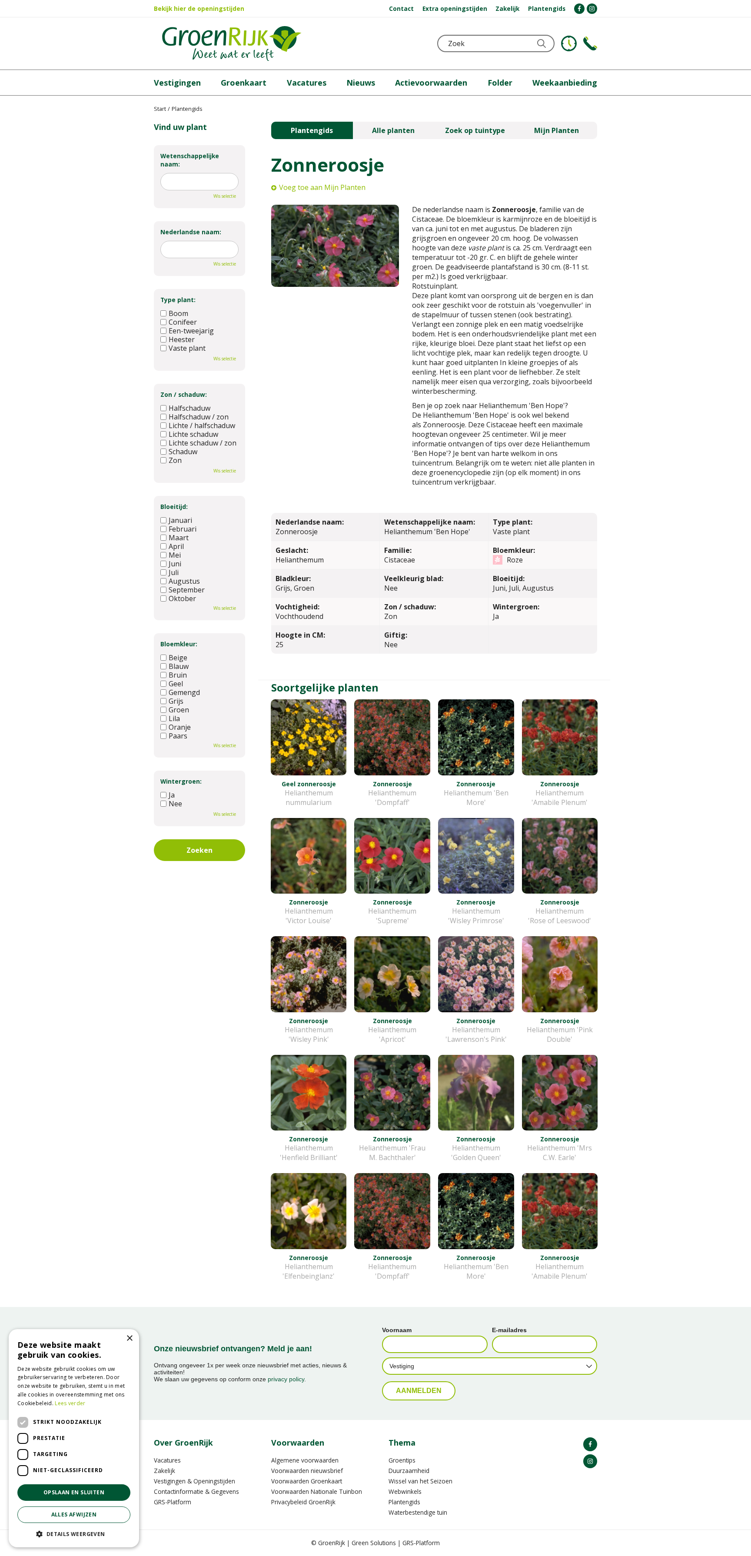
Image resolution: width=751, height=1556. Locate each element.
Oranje (180, 727)
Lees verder (70, 1403)
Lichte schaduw (193, 434)
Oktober (182, 598)
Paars (178, 736)
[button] (73, 1534)
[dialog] (74, 1438)
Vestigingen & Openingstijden (194, 1481)
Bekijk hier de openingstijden (199, 8)
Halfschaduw (189, 408)
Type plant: (178, 300)
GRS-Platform (172, 1502)
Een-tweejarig (191, 331)
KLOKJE (569, 43)
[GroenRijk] (231, 43)
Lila (174, 718)
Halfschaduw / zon (199, 417)
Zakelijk (164, 1470)
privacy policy (286, 1379)
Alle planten (393, 130)
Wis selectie (224, 196)
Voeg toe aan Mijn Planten (322, 187)
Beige (178, 658)
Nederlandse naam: (190, 232)
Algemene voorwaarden (305, 1460)
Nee (175, 804)
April (176, 546)
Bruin (178, 675)
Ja (172, 795)
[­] (579, 8)
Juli (174, 572)
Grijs (176, 701)
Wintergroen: (181, 781)
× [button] (129, 1338)
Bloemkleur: (178, 644)
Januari (180, 520)
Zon (175, 460)
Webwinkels (405, 1491)
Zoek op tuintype (475, 130)
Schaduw (183, 452)
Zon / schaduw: (183, 394)
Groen (179, 710)
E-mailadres (509, 1330)
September (187, 590)
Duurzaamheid (409, 1470)
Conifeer (183, 322)
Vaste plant (187, 348)
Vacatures (167, 1460)
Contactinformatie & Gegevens (196, 1491)
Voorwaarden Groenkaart (306, 1481)
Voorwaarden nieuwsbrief (307, 1470)
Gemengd (184, 692)
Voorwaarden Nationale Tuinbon (316, 1491)
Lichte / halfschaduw (202, 425)
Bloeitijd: (174, 506)
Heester (182, 339)
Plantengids (312, 130)
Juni (175, 564)
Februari (182, 529)
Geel (176, 684)
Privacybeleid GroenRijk (303, 1502)
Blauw (179, 666)
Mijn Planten (556, 130)
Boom (178, 313)
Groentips (402, 1460)
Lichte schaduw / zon (202, 443)
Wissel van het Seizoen (420, 1481)
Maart (179, 538)
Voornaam (397, 1330)
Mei (175, 555)
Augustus (184, 581)
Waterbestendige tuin (418, 1512)
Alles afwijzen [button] (74, 1514)
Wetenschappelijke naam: (189, 160)
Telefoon (590, 43)
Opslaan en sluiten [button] (73, 1492)
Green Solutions (374, 1543)
